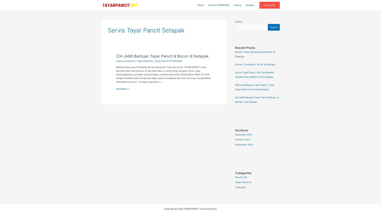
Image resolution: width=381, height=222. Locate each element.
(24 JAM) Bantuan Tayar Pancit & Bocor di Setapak (162, 56)
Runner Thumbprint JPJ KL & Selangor (255, 64)
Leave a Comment (125, 61)
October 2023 (242, 139)
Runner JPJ (241, 177)
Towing (237, 5)
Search (239, 21)
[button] (269, 5)
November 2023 (243, 134)
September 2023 (244, 144)
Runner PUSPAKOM (218, 5)
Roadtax (250, 5)
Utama (200, 5)
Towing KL (240, 187)
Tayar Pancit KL (145, 61)
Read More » (122, 88)
